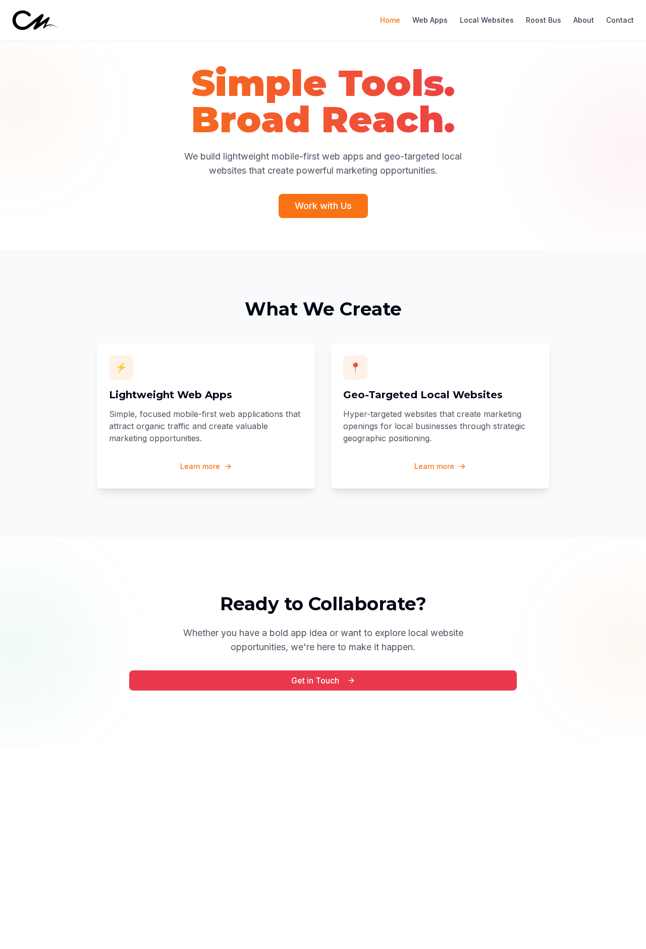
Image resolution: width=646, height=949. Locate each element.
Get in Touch (315, 680)
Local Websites (487, 20)
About (583, 20)
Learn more (200, 466)
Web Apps (430, 20)
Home (390, 20)
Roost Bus (543, 20)
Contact (620, 20)
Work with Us (323, 205)
